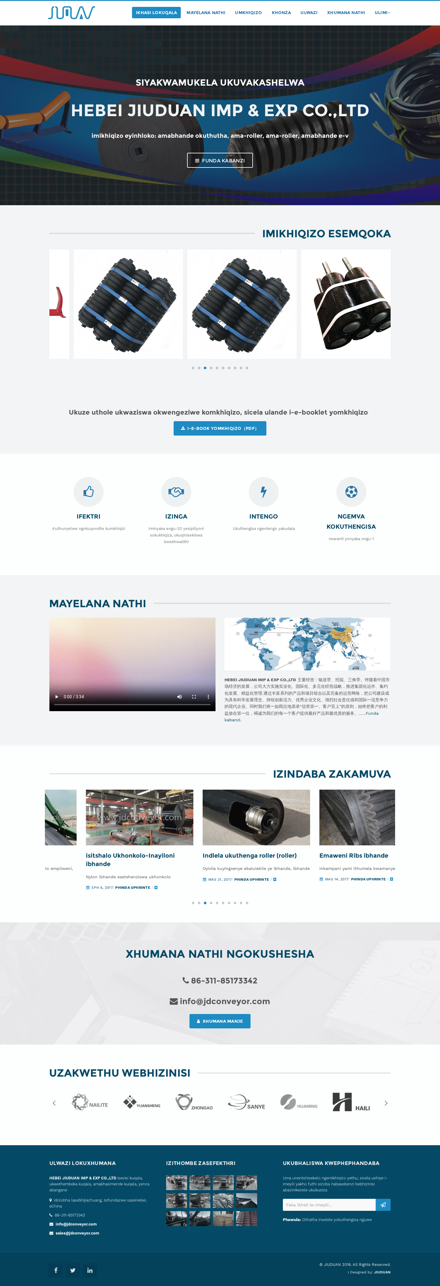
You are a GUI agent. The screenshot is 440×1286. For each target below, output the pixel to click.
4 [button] (211, 368)
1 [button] (193, 368)
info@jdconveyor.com (76, 1224)
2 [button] (199, 368)
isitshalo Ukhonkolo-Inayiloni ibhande (93, 860)
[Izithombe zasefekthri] (177, 1183)
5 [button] (217, 368)
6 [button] (223, 368)
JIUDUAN (382, 1272)
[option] (106, 304)
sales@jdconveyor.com (77, 1233)
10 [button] (247, 368)
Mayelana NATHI (205, 12)
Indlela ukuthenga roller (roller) (213, 855)
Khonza (281, 12)
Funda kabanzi (223, 161)
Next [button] (386, 1102)
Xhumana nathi (346, 12)
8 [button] (235, 368)
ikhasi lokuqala (156, 12)
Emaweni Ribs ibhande (317, 855)
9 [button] (241, 368)
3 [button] (205, 368)
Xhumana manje (222, 1021)
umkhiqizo (248, 12)
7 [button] (229, 368)
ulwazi (309, 12)
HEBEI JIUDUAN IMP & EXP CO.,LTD (82, 1178)
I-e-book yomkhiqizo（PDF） (222, 428)
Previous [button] (53, 1102)
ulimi (381, 12)
